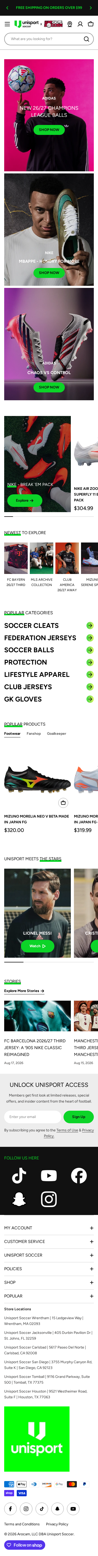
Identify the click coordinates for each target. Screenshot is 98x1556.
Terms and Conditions (22, 1524)
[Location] (70, 24)
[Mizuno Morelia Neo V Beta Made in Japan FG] (37, 777)
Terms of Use (67, 1130)
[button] (7, 8)
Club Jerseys (28, 687)
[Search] (86, 39)
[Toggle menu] (7, 24)
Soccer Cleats (31, 625)
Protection (25, 662)
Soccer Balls (29, 650)
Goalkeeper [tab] (56, 733)
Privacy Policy (57, 1524)
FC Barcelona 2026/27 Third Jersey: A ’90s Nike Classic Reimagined (35, 1047)
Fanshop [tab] (34, 733)
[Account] (80, 24)
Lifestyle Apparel (37, 674)
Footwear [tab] (12, 733)
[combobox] (49, 39)
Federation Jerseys (40, 638)
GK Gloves (23, 699)
